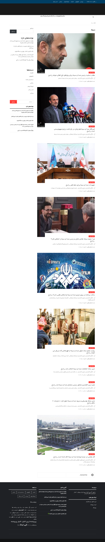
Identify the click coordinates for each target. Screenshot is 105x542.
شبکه (32, 515)
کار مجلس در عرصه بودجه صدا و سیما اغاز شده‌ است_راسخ (74, 456)
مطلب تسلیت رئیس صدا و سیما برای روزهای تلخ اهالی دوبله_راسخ (71, 75)
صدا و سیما (32, 517)
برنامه (15, 507)
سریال (14, 512)
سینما (35, 515)
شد (29, 515)
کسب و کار (55, 2)
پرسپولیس (33, 525)
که (28, 525)
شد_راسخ (26, 515)
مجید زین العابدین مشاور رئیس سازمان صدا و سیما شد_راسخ (73, 384)
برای (18, 507)
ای (21, 507)
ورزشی (81, 2)
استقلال (26, 507)
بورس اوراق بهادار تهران (32, 510)
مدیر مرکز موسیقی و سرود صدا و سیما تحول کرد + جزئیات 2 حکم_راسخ (73, 402)
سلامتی (60, 2)
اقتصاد (72, 2)
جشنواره (28, 512)
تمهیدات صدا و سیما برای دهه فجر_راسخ (80, 185)
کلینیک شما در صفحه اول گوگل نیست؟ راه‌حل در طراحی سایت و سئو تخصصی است (22, 55)
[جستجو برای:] (25, 101)
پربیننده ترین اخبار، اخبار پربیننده (23, 521)
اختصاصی (32, 507)
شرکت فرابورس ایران (19, 515)
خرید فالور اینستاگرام (91, 502)
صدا (12, 515)
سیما (11, 512)
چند (30, 525)
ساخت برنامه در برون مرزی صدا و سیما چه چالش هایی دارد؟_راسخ (71, 294)
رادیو (17, 513)
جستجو (31, 28)
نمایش (17, 517)
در (25, 512)
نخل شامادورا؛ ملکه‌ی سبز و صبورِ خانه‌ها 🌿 (57, 514)
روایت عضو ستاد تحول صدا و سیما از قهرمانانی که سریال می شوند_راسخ (74, 351)
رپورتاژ (94, 508)
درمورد (22, 512)
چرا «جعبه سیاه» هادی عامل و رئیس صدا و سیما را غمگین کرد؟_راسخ (73, 240)
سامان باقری (89, 81)
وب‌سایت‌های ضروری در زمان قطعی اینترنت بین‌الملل (22, 116)
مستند (22, 517)
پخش (35, 519)
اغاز (23, 507)
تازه (25, 510)
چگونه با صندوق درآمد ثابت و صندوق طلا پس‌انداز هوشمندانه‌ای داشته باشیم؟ (21, 42)
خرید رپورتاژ (93, 505)
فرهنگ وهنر (66, 2)
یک (18, 525)
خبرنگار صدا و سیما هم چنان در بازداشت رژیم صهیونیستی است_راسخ (74, 130)
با (20, 507)
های (12, 517)
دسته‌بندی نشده (29, 80)
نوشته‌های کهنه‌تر (83, 475)
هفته (10, 517)
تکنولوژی (77, 2)
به (12, 507)
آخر (35, 507)
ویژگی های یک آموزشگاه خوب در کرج (24, 60)
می (19, 517)
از (29, 507)
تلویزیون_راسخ (15, 510)
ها (14, 517)
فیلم (28, 517)
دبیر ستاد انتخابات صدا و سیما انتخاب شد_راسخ (78, 368)
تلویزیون (21, 510)
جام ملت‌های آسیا (33, 512)
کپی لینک (23, 524)
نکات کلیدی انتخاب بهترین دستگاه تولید (24, 51)
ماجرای (25, 517)
